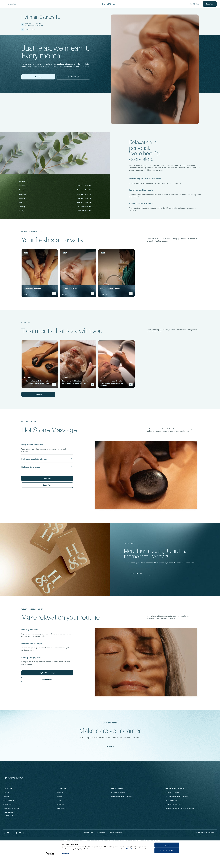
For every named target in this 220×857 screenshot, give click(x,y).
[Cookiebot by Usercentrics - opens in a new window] (49, 853)
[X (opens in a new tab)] (12, 833)
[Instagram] (4, 833)
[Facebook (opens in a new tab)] (8, 833)
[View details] (54, 293)
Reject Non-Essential (166, 850)
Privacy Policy (88, 832)
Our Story (6, 793)
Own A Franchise (8, 800)
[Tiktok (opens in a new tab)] (23, 833)
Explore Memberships (118, 793)
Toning (59, 800)
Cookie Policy (101, 832)
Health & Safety (8, 812)
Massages (60, 793)
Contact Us (6, 820)
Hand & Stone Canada (10, 816)
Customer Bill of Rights (172, 793)
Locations (6, 796)
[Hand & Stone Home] (110, 4)
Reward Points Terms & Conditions (121, 796)
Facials (59, 796)
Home (5, 765)
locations (12, 765)
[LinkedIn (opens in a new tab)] (16, 833)
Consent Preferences (115, 832)
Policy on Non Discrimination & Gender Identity (179, 808)
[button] (47, 444)
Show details (65, 853)
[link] (40, 273)
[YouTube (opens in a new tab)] (20, 833)
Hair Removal (61, 808)
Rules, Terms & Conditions (173, 804)
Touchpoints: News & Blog (11, 808)
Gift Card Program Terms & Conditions (176, 796)
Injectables (60, 804)
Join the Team (7, 804)
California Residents (171, 800)
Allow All (167, 845)
